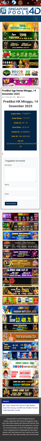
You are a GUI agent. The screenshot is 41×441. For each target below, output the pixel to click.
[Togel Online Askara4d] (20, 263)
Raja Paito (10, 410)
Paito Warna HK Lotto (18, 432)
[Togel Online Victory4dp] (20, 236)
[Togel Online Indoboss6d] (20, 226)
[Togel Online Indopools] (20, 374)
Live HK (17, 410)
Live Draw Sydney (11, 428)
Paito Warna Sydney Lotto (21, 434)
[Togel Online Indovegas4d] (20, 393)
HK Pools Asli (34, 434)
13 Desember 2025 (10, 97)
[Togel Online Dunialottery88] (20, 337)
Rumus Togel (24, 405)
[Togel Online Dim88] (20, 36)
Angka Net (12, 421)
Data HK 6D (17, 425)
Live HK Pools (20, 408)
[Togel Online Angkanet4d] (20, 365)
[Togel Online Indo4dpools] (20, 310)
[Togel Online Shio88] (20, 384)
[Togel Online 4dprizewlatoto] (20, 291)
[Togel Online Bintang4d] (20, 273)
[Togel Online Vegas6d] (20, 254)
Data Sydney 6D (27, 425)
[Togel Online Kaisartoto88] (20, 300)
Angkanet (30, 428)
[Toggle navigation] (36, 18)
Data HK (32, 423)
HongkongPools (24, 430)
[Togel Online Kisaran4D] (20, 54)
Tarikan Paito (14, 405)
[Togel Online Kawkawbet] (20, 245)
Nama (7, 184)
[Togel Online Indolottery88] (20, 356)
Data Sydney (9, 425)
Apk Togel (6, 405)
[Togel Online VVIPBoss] (20, 27)
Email (7, 194)
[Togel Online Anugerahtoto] (20, 347)
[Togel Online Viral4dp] (20, 82)
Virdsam (6, 421)
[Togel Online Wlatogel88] (20, 282)
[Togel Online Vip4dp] (20, 328)
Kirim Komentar (11, 203)
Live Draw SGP (21, 428)
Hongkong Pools (13, 430)
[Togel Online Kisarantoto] (20, 64)
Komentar (22, 97)
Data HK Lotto (30, 432)
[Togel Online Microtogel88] (20, 217)
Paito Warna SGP (24, 423)
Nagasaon (30, 421)
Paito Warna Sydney (12, 423)
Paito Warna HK (21, 421)
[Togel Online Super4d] (20, 45)
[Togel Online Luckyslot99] (20, 319)
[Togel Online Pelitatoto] (20, 73)
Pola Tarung (11, 408)
